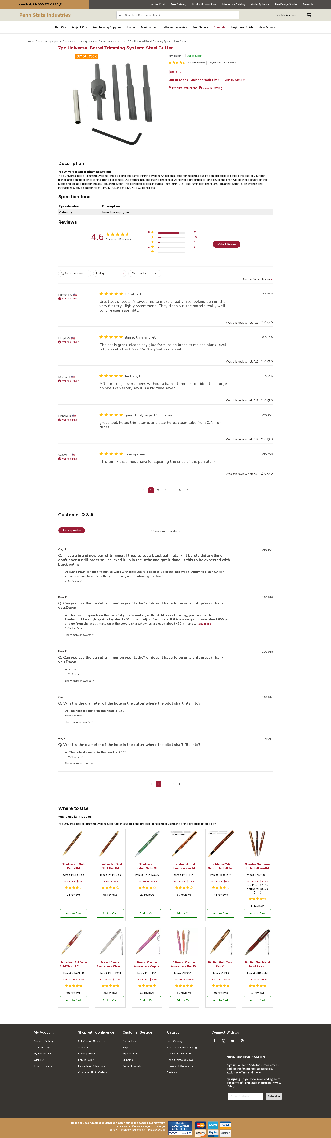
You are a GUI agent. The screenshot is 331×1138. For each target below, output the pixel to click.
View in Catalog (212, 88)
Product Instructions (204, 4)
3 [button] (165, 490)
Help (125, 1047)
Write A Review (226, 244)
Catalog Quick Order (179, 1053)
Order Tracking (43, 1065)
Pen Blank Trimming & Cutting (81, 41)
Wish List (39, 1059)
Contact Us (129, 1041)
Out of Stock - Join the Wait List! (194, 80)
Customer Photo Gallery (92, 1072)
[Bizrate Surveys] (187, 1133)
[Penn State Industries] (45, 14)
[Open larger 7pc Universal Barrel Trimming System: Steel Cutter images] (112, 104)
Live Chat (159, 4)
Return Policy (86, 1059)
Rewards (308, 4)
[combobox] (109, 273)
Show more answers (77, 635)
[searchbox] (74, 273)
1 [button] (151, 490)
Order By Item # (260, 4)
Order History (42, 1047)
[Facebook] (214, 1041)
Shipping (128, 1059)
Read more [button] (204, 624)
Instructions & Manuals (92, 1065)
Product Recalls (132, 1065)
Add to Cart (73, 913)
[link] (187, 62)
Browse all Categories (180, 1065)
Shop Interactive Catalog (182, 1047)
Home (31, 41)
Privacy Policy (86, 1053)
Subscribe (274, 1096)
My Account (288, 15)
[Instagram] (223, 1041)
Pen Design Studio (286, 4)
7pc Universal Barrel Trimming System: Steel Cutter (158, 41)
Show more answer (77, 722)
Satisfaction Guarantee (92, 1041)
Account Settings (44, 1041)
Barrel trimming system (113, 41)
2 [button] (158, 490)
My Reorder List (43, 1053)
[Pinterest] (242, 1041)
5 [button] (180, 490)
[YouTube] (233, 1041)
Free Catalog (178, 4)
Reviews (172, 1072)
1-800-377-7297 (46, 4)
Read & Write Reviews (180, 1059)
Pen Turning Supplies (49, 41)
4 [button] (173, 490)
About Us (83, 1047)
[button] (172, 233)
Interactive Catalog (233, 4)
